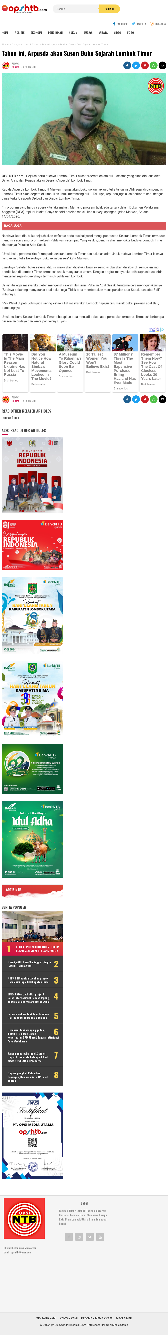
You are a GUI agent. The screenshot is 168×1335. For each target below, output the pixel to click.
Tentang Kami (46, 1318)
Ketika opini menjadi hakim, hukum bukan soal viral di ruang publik (37, 949)
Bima (92, 1219)
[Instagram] (79, 1237)
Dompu (103, 1215)
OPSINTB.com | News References (80, 1324)
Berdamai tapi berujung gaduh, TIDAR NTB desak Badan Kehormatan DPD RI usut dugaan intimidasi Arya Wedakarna (33, 1035)
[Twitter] (90, 1237)
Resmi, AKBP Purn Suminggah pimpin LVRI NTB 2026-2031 (29, 964)
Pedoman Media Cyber (96, 1318)
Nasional (64, 1215)
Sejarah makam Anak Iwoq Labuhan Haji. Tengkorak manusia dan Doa (28, 1016)
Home (5, 32)
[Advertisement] (89, 1277)
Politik (20, 32)
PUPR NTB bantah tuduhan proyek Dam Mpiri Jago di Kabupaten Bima (28, 980)
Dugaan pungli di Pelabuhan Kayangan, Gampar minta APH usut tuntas (28, 1077)
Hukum (73, 32)
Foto (130, 32)
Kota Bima (65, 1219)
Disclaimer (124, 1318)
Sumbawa (92, 1215)
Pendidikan (55, 32)
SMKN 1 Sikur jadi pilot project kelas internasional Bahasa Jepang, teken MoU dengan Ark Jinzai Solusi (29, 998)
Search (110, 9)
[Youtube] (100, 1237)
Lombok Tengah (85, 1211)
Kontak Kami (69, 1318)
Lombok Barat (78, 1215)
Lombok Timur (67, 1211)
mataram (100, 1211)
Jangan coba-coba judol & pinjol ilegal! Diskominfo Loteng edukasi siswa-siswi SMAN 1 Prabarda (28, 1057)
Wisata (103, 32)
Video (117, 32)
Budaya (88, 32)
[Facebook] (69, 1237)
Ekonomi (36, 32)
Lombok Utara (80, 1219)
